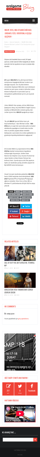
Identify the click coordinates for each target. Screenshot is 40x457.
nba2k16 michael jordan (13, 194)
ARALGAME (20, 455)
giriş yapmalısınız (23, 319)
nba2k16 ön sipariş (27, 194)
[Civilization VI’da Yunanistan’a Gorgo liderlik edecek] (20, 280)
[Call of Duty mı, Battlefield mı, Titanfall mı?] (20, 253)
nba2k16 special (15, 200)
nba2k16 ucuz (25, 200)
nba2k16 (18, 191)
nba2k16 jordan (27, 191)
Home (6, 42)
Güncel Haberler (15, 42)
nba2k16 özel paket (14, 197)
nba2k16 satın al (26, 197)
